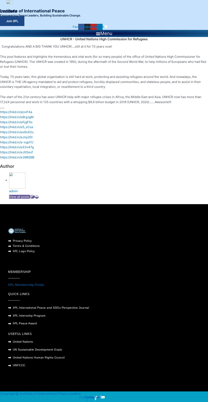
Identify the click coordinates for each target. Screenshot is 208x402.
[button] (104, 33)
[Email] (37, 197)
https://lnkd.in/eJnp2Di (16, 137)
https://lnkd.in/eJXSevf (16, 152)
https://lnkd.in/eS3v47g (17, 147)
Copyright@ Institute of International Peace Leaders (40, 393)
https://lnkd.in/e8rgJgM (17, 117)
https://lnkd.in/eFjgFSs (16, 122)
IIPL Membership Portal (26, 285)
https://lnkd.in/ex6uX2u (17, 132)
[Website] (32, 197)
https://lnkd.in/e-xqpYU (16, 142)
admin (13, 191)
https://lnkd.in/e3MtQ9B (17, 157)
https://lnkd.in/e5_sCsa (16, 127)
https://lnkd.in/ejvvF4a (16, 112)
